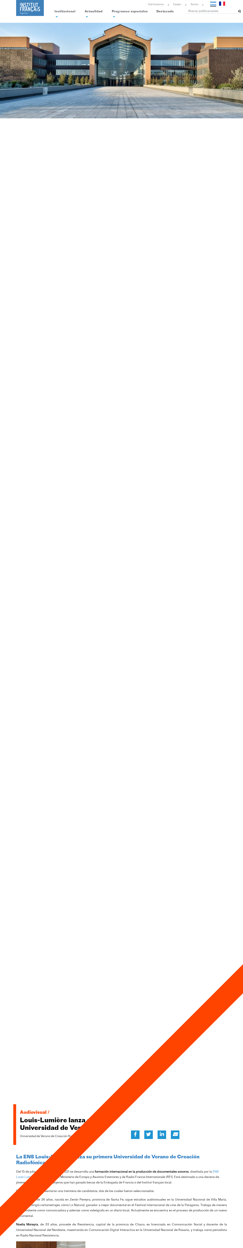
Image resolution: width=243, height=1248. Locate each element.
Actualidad (94, 11)
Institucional (64, 11)
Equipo (177, 4)
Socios (194, 4)
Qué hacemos (156, 4)
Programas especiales (130, 11)
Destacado (165, 11)
